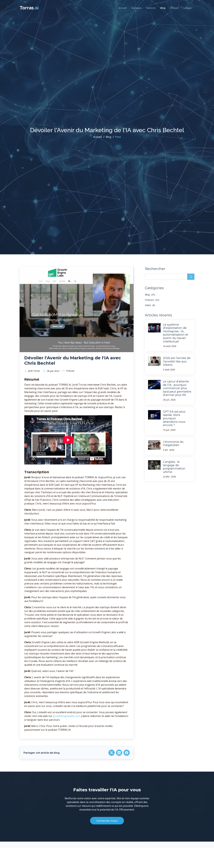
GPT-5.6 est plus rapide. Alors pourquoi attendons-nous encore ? (174, 418)
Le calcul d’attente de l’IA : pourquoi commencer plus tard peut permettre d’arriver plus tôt (177, 388)
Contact (174, 7)
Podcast (152, 299)
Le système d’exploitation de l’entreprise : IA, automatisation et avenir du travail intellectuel (175, 333)
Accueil (123, 7)
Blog (162, 7)
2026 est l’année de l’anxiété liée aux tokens (177, 361)
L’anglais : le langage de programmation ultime (174, 467)
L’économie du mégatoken (173, 443)
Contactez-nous (107, 820)
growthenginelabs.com (66, 716)
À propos (136, 7)
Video (150, 305)
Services (151, 7)
